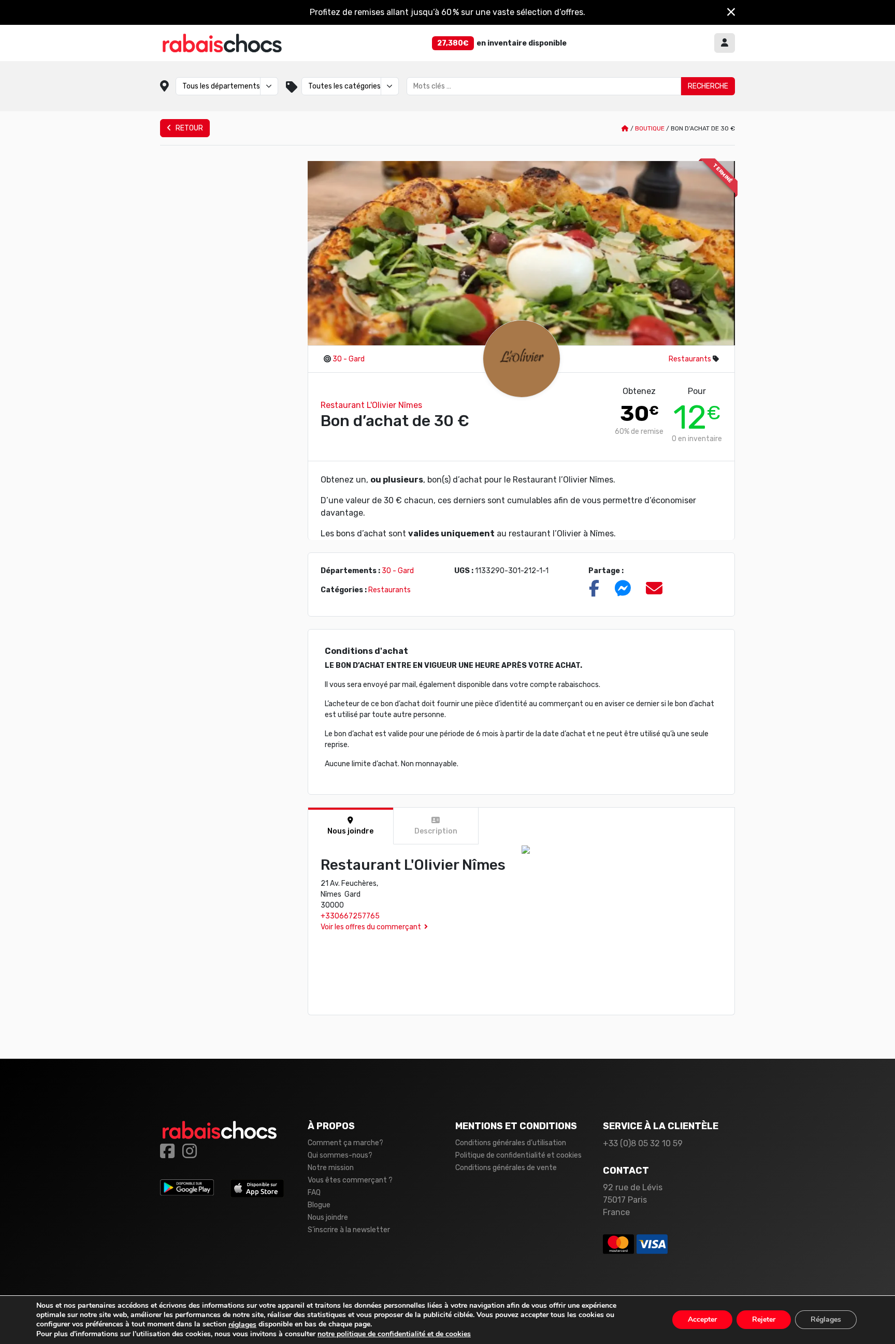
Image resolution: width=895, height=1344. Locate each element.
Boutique (650, 128)
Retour (188, 128)
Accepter (702, 1320)
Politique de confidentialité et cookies (518, 1155)
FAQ (314, 1192)
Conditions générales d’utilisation (510, 1142)
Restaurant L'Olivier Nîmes (371, 405)
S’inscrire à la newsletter (349, 1229)
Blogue (319, 1205)
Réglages (826, 1320)
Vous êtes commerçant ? (350, 1180)
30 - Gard (349, 359)
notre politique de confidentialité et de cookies (394, 1334)
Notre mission (331, 1167)
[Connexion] (724, 43)
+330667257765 (350, 916)
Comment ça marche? (345, 1142)
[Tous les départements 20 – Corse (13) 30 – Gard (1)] (227, 86)
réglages (242, 1325)
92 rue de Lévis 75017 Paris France (632, 1199)
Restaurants (690, 359)
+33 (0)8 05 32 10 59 (643, 1143)
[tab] (351, 826)
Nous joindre (328, 1217)
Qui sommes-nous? (340, 1155)
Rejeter (763, 1320)
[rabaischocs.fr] (222, 43)
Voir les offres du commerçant (371, 927)
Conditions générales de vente (506, 1167)
